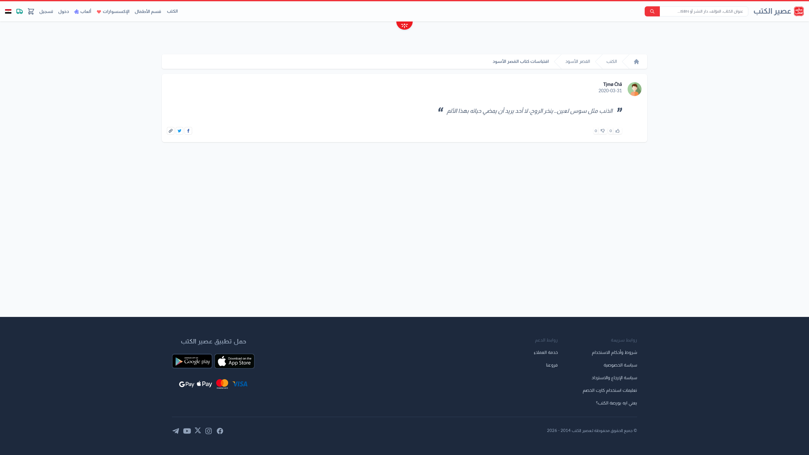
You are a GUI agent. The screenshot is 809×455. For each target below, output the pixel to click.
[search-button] (652, 11)
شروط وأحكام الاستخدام (614, 352)
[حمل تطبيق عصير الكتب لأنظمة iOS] (234, 361)
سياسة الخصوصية (620, 365)
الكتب (172, 11)
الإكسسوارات (116, 11)
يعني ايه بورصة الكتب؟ (616, 403)
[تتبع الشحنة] (19, 11)
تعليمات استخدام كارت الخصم (610, 390)
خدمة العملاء (546, 352)
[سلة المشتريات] (31, 11)
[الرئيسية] (636, 61)
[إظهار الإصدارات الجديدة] (404, 26)
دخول (63, 11)
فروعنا (552, 365)
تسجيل (46, 11)
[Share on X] (179, 131)
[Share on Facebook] (188, 131)
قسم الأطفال (148, 11)
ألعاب (85, 11)
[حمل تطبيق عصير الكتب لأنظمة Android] (192, 361)
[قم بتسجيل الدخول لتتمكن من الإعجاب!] (617, 131)
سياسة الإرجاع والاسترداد (614, 378)
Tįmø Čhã (612, 84)
